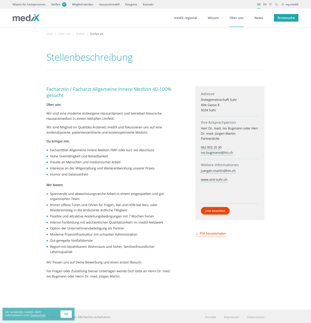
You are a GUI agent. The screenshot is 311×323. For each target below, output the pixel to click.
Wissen (213, 18)
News (258, 18)
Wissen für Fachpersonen (29, 4)
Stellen (58, 4)
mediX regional (185, 18)
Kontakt (148, 4)
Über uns (237, 18)
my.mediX (292, 4)
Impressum (231, 317)
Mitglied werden (82, 4)
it (270, 4)
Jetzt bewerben (215, 211)
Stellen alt (96, 33)
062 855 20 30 (211, 147)
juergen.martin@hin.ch (218, 171)
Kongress (131, 4)
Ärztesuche (286, 18)
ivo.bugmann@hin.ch (217, 152)
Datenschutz (38, 315)
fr (265, 4)
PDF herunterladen (213, 233)
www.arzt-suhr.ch (214, 179)
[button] (276, 4)
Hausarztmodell (109, 4)
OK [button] (66, 314)
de (259, 4)
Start (49, 33)
